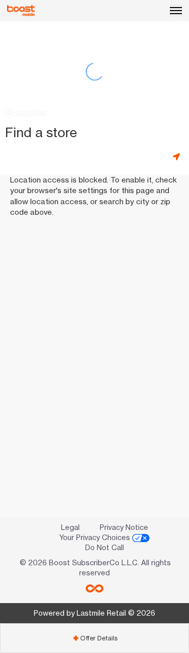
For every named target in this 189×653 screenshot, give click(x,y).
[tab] (94, 638)
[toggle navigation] (176, 11)
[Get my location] (178, 156)
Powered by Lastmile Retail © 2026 (94, 613)
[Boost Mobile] (21, 10)
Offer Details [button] (95, 638)
